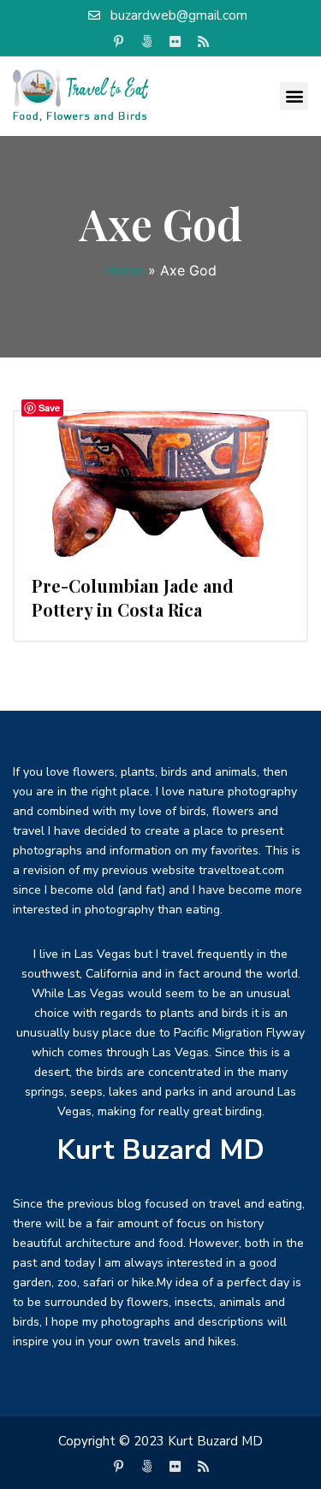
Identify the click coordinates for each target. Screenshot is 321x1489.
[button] (294, 96)
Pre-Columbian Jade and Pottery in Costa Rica (133, 597)
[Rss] (203, 42)
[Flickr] (174, 42)
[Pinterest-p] (118, 42)
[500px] (146, 42)
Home (124, 270)
